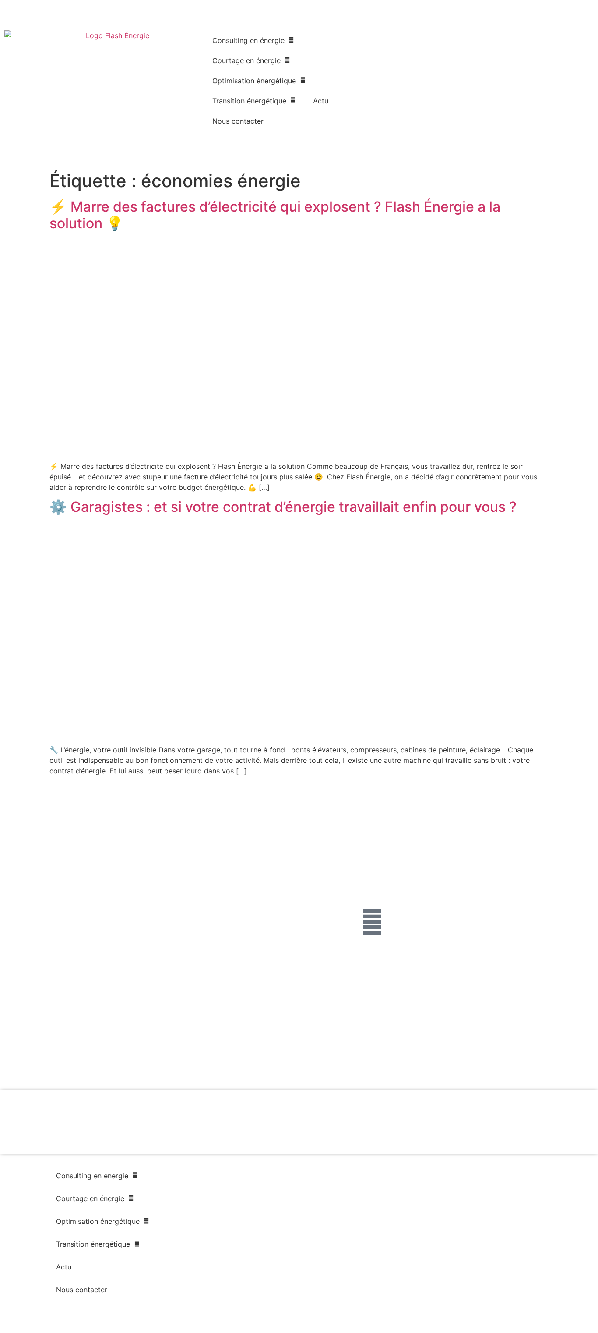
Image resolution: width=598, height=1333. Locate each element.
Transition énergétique (249, 100)
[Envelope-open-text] (443, 922)
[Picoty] (336, 1065)
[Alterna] (114, 1064)
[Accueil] (113, 83)
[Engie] (262, 1040)
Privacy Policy (170, 980)
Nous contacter (238, 121)
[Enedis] (41, 1039)
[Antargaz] (557, 1065)
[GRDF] (114, 1040)
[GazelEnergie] (483, 1065)
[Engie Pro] (409, 1039)
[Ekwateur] (41, 1065)
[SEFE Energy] (409, 1065)
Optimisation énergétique (254, 80)
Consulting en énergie (248, 40)
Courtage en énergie (246, 60)
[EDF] (188, 1039)
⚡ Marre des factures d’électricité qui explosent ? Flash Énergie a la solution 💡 (274, 215)
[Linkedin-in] (408, 922)
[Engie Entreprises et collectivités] (335, 1039)
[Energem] (556, 1039)
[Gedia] (262, 1065)
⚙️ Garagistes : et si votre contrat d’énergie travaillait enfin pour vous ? (283, 506)
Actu (320, 100)
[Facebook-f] (372, 922)
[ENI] (483, 1039)
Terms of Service (209, 980)
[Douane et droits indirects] (188, 1065)
